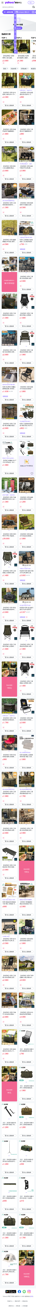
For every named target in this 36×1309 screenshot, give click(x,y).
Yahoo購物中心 (13, 2)
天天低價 (15, 28)
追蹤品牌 (18, 28)
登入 (31, 2)
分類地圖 (25, 1306)
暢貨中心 (15, 20)
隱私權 (18, 1306)
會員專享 (15, 44)
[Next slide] (15, 80)
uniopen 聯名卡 (23, 12)
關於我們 (17, 1301)
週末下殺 (15, 40)
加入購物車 (10, 105)
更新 (31, 1296)
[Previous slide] (3, 80)
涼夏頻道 (15, 32)
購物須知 (25, 1301)
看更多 (15, 51)
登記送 (15, 16)
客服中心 (10, 1301)
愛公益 (15, 48)
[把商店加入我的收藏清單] (32, 473)
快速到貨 (15, 24)
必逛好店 (15, 36)
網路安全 (11, 1306)
